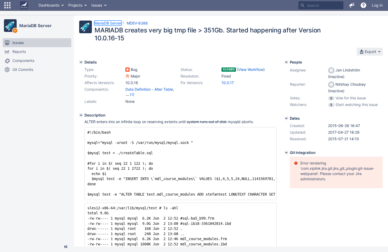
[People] (286, 62)
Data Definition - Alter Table (149, 89)
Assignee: (298, 70)
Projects (75, 5)
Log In (377, 5)
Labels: (90, 101)
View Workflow (250, 69)
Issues (96, 5)
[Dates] (286, 118)
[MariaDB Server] (10, 25)
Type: (89, 69)
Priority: (91, 76)
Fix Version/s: (192, 82)
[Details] (81, 62)
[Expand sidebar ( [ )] (65, 247)
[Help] (363, 5)
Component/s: (96, 89)
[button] (7, 5)
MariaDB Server (35, 25)
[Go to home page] (24, 5)
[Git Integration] (286, 152)
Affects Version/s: (99, 82)
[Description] (81, 115)
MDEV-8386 (137, 23)
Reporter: (298, 84)
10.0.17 (227, 82)
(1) (132, 94)
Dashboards (49, 5)
